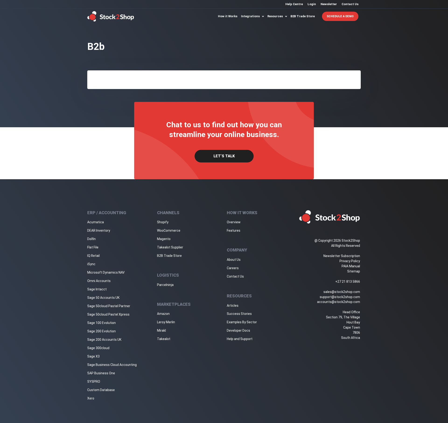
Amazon (163, 314)
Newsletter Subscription (341, 256)
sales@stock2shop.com (341, 292)
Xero (90, 398)
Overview (234, 222)
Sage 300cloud (98, 348)
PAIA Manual (351, 266)
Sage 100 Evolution (101, 323)
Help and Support (239, 339)
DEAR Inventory (98, 230)
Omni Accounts (99, 281)
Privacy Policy (350, 261)
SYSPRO (93, 381)
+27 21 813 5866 (347, 281)
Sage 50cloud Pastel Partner (108, 306)
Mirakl (161, 330)
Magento (164, 239)
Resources (275, 16)
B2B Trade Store (302, 16)
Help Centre (294, 4)
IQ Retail (93, 256)
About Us (234, 259)
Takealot (163, 339)
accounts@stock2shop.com (338, 302)
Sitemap (353, 271)
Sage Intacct (97, 289)
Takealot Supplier (170, 247)
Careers (233, 268)
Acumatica (95, 222)
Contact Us (350, 4)
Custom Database (101, 390)
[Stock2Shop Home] (110, 16)
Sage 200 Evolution (101, 331)
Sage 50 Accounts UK (103, 297)
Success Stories (239, 314)
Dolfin (91, 239)
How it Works (227, 16)
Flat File (92, 247)
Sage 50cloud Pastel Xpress (108, 314)
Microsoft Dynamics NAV (106, 272)
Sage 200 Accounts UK (104, 339)
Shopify (162, 222)
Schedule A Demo (340, 16)
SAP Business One (101, 373)
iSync (91, 264)
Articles (232, 305)
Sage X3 (93, 356)
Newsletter (329, 4)
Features (233, 230)
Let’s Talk (224, 156)
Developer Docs (238, 330)
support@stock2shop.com (340, 297)
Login (312, 4)
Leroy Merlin (166, 322)
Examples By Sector (242, 322)
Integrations (250, 16)
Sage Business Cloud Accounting (112, 365)
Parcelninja (165, 285)
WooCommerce (168, 230)
